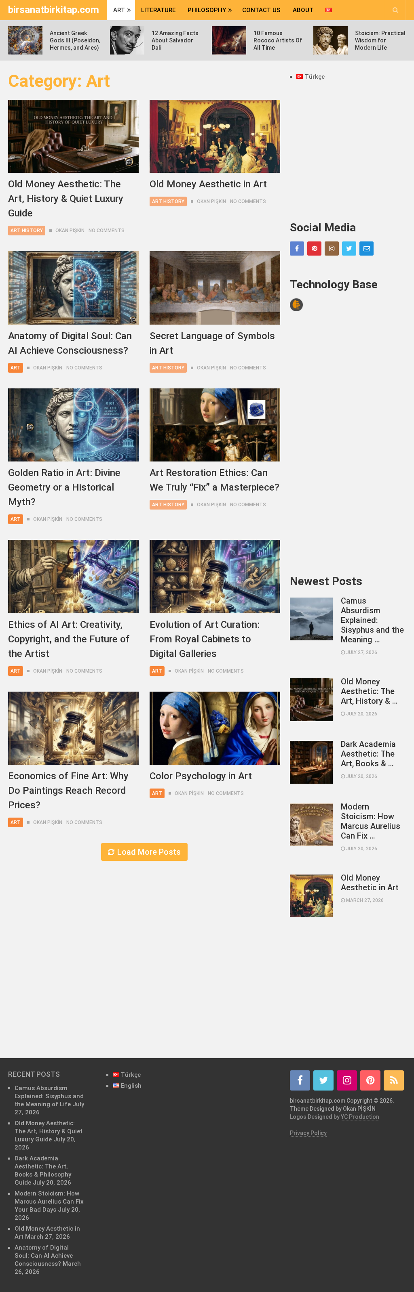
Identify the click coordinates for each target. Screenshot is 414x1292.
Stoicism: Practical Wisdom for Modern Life (380, 40)
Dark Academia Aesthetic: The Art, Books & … (368, 753)
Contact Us (261, 10)
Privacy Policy (308, 1133)
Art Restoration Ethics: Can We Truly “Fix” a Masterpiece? (214, 480)
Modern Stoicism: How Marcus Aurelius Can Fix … (370, 821)
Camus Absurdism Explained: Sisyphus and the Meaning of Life (49, 1096)
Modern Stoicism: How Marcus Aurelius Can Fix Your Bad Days (49, 1201)
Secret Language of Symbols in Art (212, 343)
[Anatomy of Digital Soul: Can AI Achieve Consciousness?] (73, 287)
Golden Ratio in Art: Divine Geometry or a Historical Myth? (64, 487)
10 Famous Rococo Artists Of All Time (277, 40)
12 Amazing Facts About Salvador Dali (175, 40)
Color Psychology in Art (201, 776)
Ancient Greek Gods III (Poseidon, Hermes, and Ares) (75, 40)
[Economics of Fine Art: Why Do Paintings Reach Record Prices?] (73, 728)
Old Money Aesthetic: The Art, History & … (369, 691)
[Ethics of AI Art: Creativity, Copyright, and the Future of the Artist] (73, 576)
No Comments (107, 230)
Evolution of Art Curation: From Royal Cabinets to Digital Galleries (205, 639)
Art (119, 10)
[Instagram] (332, 248)
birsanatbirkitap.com (53, 10)
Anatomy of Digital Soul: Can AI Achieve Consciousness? (70, 343)
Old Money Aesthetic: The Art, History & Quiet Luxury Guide (65, 198)
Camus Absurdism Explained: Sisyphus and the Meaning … (372, 620)
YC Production (360, 1117)
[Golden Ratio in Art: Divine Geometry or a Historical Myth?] (73, 424)
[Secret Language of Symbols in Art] (215, 287)
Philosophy (207, 10)
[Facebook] (297, 248)
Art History (27, 230)
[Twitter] (349, 248)
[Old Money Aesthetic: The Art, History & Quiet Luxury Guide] (73, 136)
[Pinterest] (314, 248)
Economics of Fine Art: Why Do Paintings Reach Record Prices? (68, 790)
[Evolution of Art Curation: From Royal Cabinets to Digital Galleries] (215, 576)
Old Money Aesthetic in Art (208, 184)
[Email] (366, 248)
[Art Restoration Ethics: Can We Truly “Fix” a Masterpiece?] (215, 424)
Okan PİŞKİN (69, 230)
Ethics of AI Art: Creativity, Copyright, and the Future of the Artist (69, 639)
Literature (158, 10)
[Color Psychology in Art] (215, 728)
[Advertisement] (348, 151)
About (303, 10)
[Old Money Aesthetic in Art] (215, 136)
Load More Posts (149, 852)
